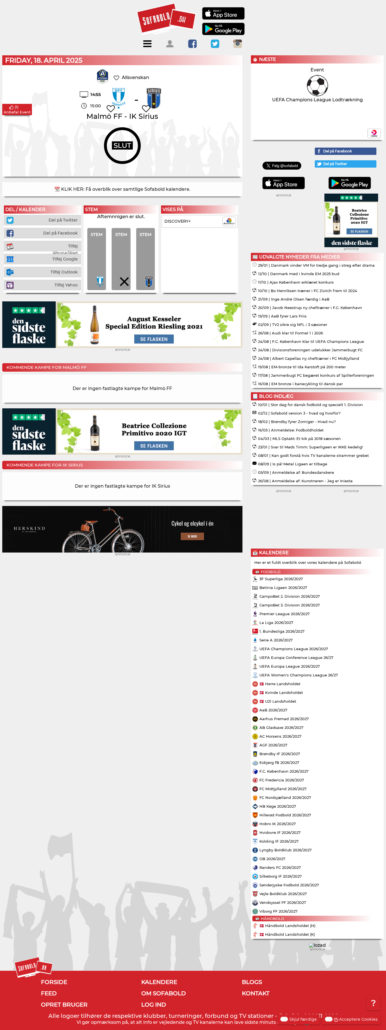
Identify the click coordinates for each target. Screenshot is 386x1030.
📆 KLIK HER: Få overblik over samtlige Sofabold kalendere (121, 189)
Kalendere (159, 982)
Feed (49, 993)
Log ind (153, 1004)
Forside (54, 982)
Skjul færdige (303, 1019)
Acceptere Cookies (358, 1019)
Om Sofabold (163, 993)
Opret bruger (64, 1004)
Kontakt (256, 993)
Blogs (252, 982)
